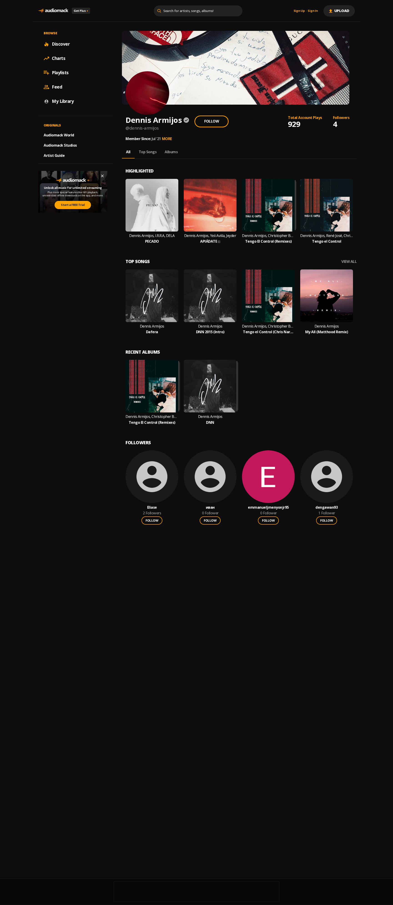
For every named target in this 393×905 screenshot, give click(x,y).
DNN (210, 422)
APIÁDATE (208, 241)
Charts (58, 58)
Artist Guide (54, 155)
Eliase (152, 507)
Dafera (152, 332)
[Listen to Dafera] (152, 295)
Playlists (60, 73)
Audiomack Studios (60, 145)
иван (210, 507)
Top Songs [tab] (148, 151)
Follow (211, 121)
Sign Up (299, 11)
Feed (57, 87)
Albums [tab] (171, 151)
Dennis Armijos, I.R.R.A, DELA (152, 235)
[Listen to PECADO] (152, 205)
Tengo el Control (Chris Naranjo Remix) (268, 332)
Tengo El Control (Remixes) (268, 241)
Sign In (313, 11)
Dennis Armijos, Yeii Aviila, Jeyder (210, 235)
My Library (63, 101)
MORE (167, 138)
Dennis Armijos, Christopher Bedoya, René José (268, 235)
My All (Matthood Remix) (326, 332)
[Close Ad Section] (102, 176)
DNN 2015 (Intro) (210, 332)
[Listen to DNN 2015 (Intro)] (210, 295)
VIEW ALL (349, 261)
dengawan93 (326, 507)
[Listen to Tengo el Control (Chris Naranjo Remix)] (268, 295)
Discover (61, 44)
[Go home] (53, 10)
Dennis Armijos (152, 326)
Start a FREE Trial (73, 205)
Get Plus (81, 11)
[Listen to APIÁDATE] (210, 205)
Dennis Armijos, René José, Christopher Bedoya (326, 235)
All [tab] (128, 151)
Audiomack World (59, 135)
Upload (342, 10)
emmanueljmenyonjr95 (268, 507)
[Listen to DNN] (210, 386)
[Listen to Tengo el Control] (326, 205)
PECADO (152, 241)
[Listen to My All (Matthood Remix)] (326, 295)
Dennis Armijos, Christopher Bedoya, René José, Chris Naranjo (268, 326)
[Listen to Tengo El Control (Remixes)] (268, 205)
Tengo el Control (326, 241)
